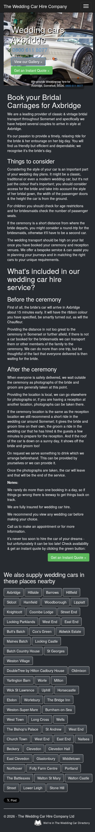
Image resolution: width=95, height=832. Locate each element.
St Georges (56, 650)
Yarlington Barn (18, 680)
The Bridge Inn (58, 699)
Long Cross (40, 719)
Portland (71, 768)
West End (49, 621)
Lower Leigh (32, 787)
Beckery (13, 748)
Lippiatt (79, 602)
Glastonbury (46, 758)
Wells (60, 719)
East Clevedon (18, 758)
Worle (42, 680)
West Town (15, 719)
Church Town (17, 738)
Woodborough (55, 602)
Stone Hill (57, 787)
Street (11, 787)
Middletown (71, 758)
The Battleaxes (18, 778)
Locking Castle (46, 641)
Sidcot (11, 602)
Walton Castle (78, 778)
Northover (14, 768)
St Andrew (53, 729)
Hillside (33, 592)
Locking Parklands (21, 621)
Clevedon (34, 748)
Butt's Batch (16, 631)
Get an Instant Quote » (31, 70)
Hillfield (71, 592)
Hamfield (30, 602)
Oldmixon (79, 670)
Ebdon (12, 699)
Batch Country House (23, 650)
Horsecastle (66, 690)
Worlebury (32, 699)
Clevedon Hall (59, 748)
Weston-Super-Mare (22, 709)
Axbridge (13, 592)
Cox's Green (42, 631)
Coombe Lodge (41, 611)
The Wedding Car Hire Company (35, 6)
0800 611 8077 (30, 49)
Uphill (46, 690)
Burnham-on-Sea (58, 709)
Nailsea (83, 738)
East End (71, 621)
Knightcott (14, 611)
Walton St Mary (49, 778)
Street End (69, 611)
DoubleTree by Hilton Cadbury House (35, 670)
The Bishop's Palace (22, 729)
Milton (58, 680)
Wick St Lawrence (20, 690)
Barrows (52, 592)
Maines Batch (17, 641)
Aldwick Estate (70, 631)
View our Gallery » (28, 61)
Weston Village (18, 660)
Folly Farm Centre (43, 768)
